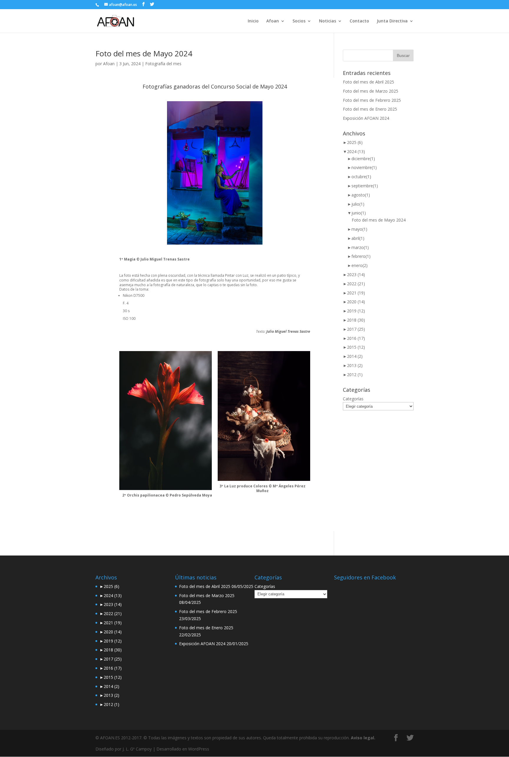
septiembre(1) (362, 186)
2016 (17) (354, 338)
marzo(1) (358, 247)
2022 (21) (354, 283)
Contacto (359, 21)
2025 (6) (353, 142)
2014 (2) (353, 356)
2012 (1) (353, 374)
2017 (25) (354, 329)
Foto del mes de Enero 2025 (370, 109)
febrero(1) (359, 256)
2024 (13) (354, 151)
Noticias (327, 21)
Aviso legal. (363, 737)
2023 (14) (354, 274)
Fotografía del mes (163, 63)
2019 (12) (354, 311)
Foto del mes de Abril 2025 (368, 82)
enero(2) (357, 265)
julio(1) (355, 204)
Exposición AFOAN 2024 (366, 118)
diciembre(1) (361, 158)
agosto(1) (358, 195)
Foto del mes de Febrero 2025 (372, 100)
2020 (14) (354, 301)
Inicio (253, 21)
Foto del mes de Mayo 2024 (143, 53)
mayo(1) (357, 229)
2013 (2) (353, 365)
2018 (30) (354, 320)
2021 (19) (354, 293)
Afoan (109, 63)
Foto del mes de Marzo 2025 (370, 91)
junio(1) (356, 213)
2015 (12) (354, 347)
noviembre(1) (362, 167)
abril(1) (355, 238)
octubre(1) (359, 176)
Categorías (353, 399)
